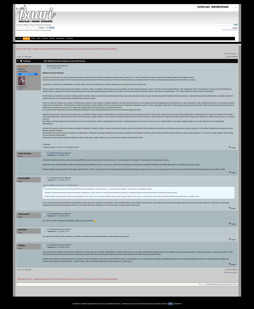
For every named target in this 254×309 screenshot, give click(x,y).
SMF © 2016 (126, 299)
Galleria (20, 89)
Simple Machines (136, 299)
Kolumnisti (93, 49)
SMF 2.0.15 (118, 299)
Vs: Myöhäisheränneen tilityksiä (59, 153)
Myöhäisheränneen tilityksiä (57, 66)
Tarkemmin (178, 304)
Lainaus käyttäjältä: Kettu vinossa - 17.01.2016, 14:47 (60, 185)
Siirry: (200, 284)
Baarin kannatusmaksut (230, 30)
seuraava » (234, 53)
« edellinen (226, 53)
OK (170, 304)
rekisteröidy (47, 25)
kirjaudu (38, 25)
